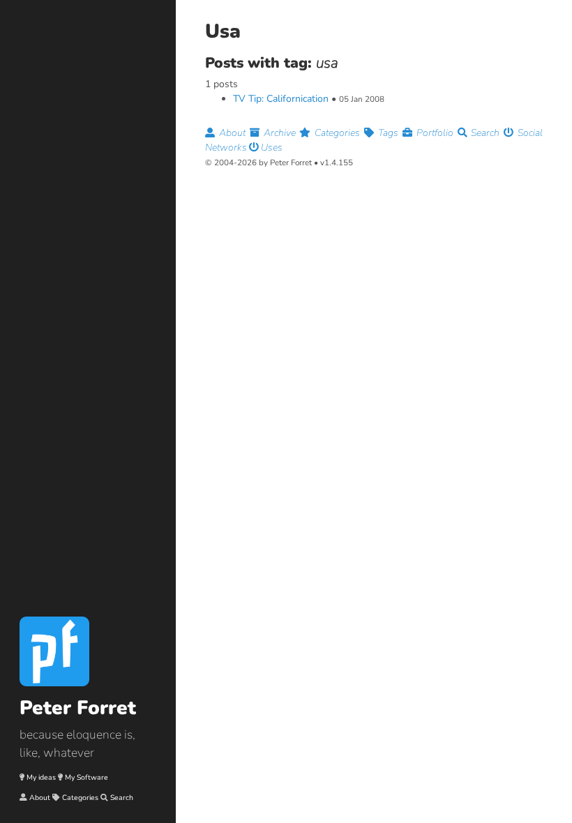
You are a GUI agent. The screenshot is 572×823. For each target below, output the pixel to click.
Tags (388, 132)
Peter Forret (78, 708)
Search (121, 797)
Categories (80, 797)
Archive (279, 132)
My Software (86, 777)
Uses (271, 147)
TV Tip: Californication (281, 98)
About (39, 797)
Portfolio (435, 132)
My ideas (41, 777)
